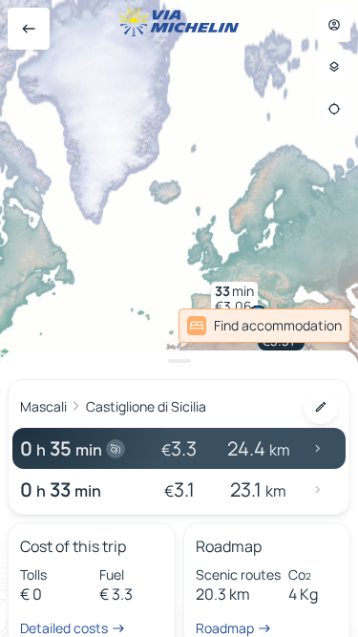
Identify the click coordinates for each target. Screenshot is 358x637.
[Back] (29, 29)
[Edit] (321, 407)
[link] (264, 325)
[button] (234, 299)
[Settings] (334, 67)
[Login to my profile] (334, 25)
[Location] (334, 109)
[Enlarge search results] (179, 361)
